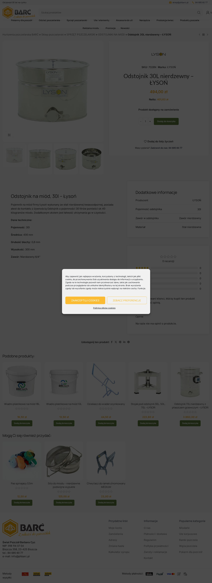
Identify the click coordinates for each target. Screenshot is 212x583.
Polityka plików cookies (104, 308)
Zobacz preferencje (127, 300)
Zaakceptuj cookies (85, 300)
